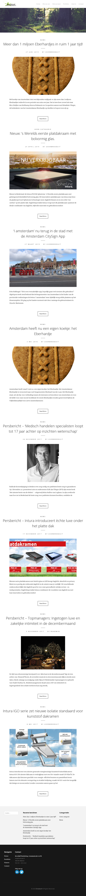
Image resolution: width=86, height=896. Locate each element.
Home (38, 4)
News (43, 40)
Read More (42, 119)
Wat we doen (56, 4)
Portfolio (66, 4)
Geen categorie (43, 129)
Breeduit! (39, 889)
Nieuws (6, 862)
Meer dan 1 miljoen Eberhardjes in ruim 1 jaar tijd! (43, 44)
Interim (73, 4)
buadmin (55, 631)
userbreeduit (53, 52)
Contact (81, 4)
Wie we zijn (46, 4)
